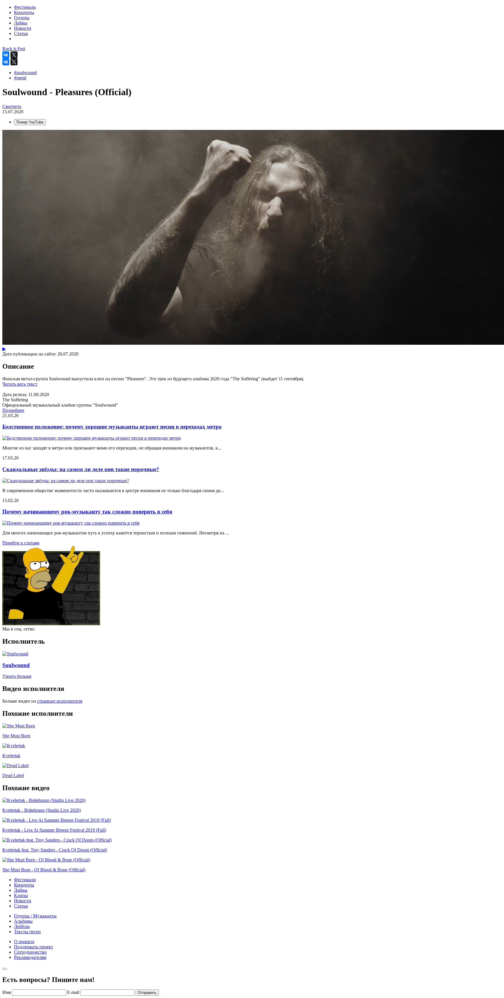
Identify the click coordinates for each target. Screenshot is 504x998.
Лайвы (20, 890)
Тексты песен (27, 931)
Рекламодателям (30, 957)
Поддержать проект (33, 946)
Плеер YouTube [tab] (29, 122)
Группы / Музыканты (35, 915)
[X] (14, 54)
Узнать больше (17, 676)
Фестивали (25, 879)
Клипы (21, 895)
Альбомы (23, 921)
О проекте (24, 941)
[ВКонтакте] (5, 54)
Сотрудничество (30, 952)
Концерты (24, 884)
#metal (20, 77)
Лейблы (22, 926)
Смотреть (11, 106)
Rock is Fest (13, 48)
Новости (22, 900)
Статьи (21, 905)
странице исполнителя (59, 701)
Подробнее (13, 410)
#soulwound (25, 72)
